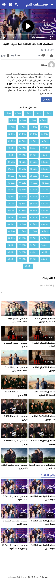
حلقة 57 (10, 204)
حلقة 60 (22, 210)
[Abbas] (51, 68)
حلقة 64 (22, 217)
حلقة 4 (18, 113)
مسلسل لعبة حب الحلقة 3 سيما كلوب (15, 522)
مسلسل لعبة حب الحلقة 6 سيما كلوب (42, 497)
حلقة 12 (22, 127)
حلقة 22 (45, 148)
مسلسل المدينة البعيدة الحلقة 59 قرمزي (16, 368)
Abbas (44, 65)
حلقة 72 (22, 231)
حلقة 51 (33, 197)
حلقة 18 (44, 141)
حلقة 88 (22, 259)
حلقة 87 (33, 259)
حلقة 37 (10, 169)
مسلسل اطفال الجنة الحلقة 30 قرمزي (45, 320)
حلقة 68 (22, 224)
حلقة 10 (44, 127)
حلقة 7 (33, 120)
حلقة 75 (33, 238)
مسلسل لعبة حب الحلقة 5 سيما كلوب (15, 497)
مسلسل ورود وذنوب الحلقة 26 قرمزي (42, 466)
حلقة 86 (45, 259)
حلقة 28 (22, 155)
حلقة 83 (33, 252)
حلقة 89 (11, 259)
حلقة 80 (22, 245)
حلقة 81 (11, 245)
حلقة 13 (11, 127)
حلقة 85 (11, 252)
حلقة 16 (22, 134)
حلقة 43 (33, 183)
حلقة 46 (45, 190)
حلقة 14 (44, 134)
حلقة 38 (45, 176)
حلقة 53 (11, 197)
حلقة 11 (33, 127)
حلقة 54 (45, 204)
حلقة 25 (11, 148)
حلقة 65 (11, 217)
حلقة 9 (13, 120)
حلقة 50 (45, 197)
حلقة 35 (33, 169)
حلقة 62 (45, 217)
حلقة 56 (22, 204)
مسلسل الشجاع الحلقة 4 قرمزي (43, 344)
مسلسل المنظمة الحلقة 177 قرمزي (43, 417)
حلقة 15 (33, 134)
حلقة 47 (33, 190)
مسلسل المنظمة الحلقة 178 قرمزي (16, 393)
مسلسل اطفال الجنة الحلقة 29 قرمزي (17, 320)
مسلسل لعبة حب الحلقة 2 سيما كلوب (43, 546)
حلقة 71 (33, 231)
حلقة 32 (22, 162)
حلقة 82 (45, 252)
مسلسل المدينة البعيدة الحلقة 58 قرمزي (43, 393)
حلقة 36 (22, 169)
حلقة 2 (38, 113)
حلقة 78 (44, 245)
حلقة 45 (11, 183)
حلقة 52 (22, 197)
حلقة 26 (45, 155)
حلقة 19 (33, 141)
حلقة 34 (45, 169)
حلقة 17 (11, 134)
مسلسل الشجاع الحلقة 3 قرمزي (15, 344)
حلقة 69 (11, 224)
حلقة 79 (33, 245)
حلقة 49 (11, 190)
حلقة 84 (22, 252)
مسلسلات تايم (37, 4)
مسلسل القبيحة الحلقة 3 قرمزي (15, 442)
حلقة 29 (11, 155)
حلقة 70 (44, 231)
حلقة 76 (22, 238)
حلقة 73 (11, 231)
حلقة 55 (33, 204)
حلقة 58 (45, 210)
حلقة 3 (28, 113)
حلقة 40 (22, 176)
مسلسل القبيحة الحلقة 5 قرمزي (15, 417)
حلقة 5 (8, 113)
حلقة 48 (22, 190)
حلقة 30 (45, 162)
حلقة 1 (48, 113)
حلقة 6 (43, 120)
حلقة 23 (33, 148)
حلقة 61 (11, 210)
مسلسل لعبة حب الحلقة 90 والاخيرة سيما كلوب (14, 546)
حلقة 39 (33, 176)
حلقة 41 (11, 176)
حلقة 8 (23, 120)
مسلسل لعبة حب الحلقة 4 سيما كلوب (42, 522)
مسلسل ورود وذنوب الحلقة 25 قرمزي (14, 466)
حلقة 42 (45, 183)
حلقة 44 (22, 183)
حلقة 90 (28, 266)
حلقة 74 (44, 238)
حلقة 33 (11, 162)
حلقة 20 (22, 141)
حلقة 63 (33, 217)
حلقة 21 (11, 141)
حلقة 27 (33, 155)
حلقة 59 (33, 210)
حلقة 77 (11, 238)
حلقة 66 (45, 224)
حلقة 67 (33, 224)
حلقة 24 (22, 148)
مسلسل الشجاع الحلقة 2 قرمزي (43, 368)
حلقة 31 (33, 162)
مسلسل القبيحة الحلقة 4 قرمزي (43, 442)
